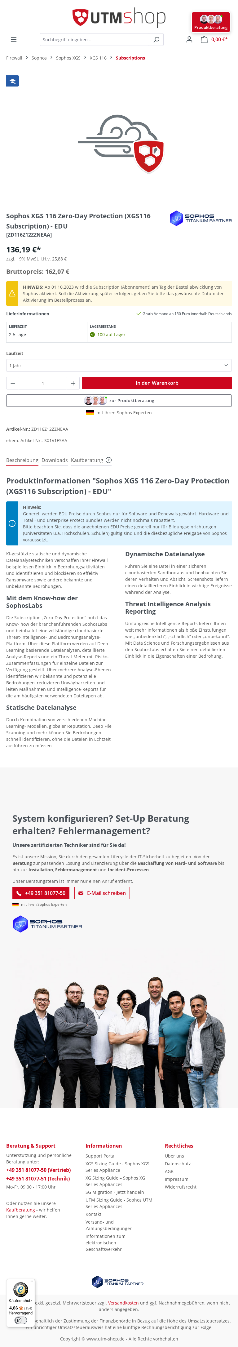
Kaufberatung (20, 1210)
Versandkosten (123, 1303)
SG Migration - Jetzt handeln (115, 1192)
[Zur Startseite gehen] (119, 17)
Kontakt (93, 1214)
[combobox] (94, 39)
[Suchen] (156, 39)
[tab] (22, 460)
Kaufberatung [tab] (87, 460)
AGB (169, 1171)
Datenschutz (178, 1164)
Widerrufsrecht (180, 1187)
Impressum (176, 1179)
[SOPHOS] (201, 218)
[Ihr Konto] (189, 39)
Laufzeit (14, 353)
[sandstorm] (119, 138)
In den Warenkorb (157, 383)
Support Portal (101, 1156)
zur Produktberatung (131, 400)
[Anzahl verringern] (12, 383)
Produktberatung (210, 27)
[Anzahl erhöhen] (73, 383)
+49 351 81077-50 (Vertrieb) (38, 1170)
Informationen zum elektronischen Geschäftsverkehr (106, 1242)
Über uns (174, 1156)
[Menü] (13, 39)
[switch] (21, 1320)
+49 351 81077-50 (44, 893)
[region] (119, 139)
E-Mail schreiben (106, 893)
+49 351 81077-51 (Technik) (38, 1178)
